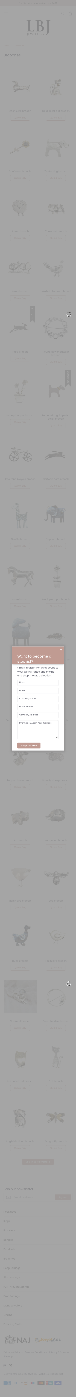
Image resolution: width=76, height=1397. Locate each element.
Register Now (29, 745)
